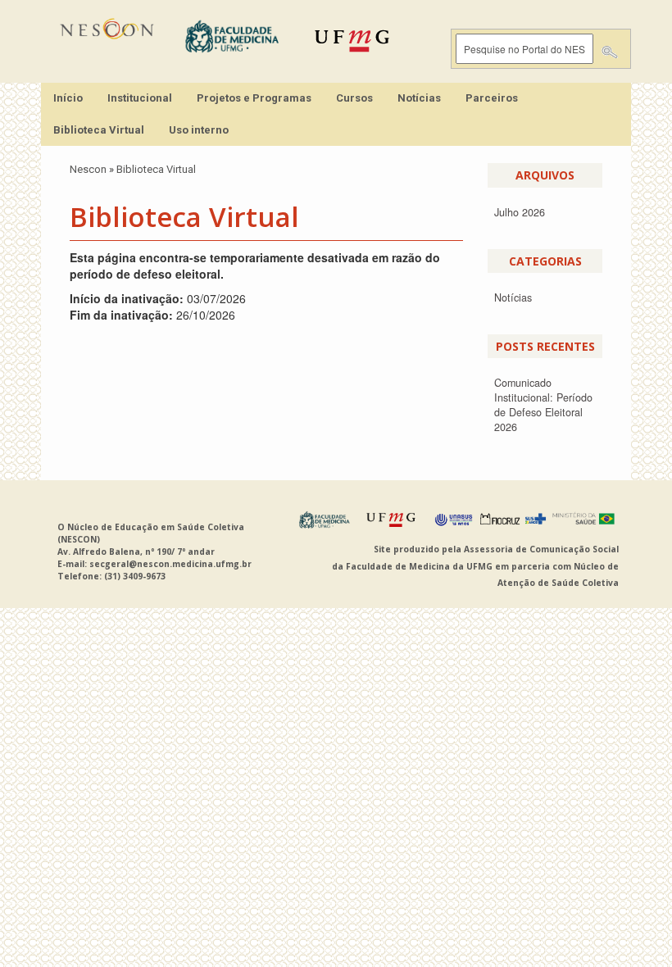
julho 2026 (519, 212)
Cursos (354, 98)
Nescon (88, 169)
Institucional (139, 98)
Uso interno (199, 130)
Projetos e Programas (254, 98)
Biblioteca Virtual (98, 130)
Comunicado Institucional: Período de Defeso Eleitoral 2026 (543, 404)
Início (68, 98)
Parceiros (491, 98)
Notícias (419, 98)
